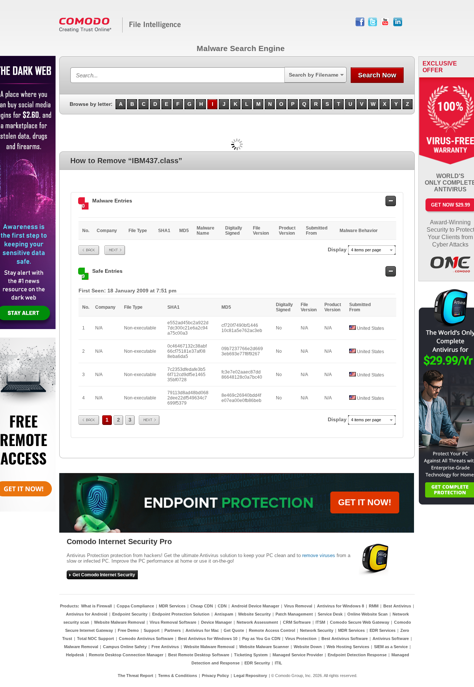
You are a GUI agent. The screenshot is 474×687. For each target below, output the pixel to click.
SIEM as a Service (391, 646)
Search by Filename (313, 75)
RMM (373, 606)
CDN (222, 606)
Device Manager (216, 622)
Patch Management (294, 614)
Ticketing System (251, 655)
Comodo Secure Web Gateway (359, 622)
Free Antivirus (165, 646)
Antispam (223, 614)
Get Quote (234, 630)
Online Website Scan (367, 614)
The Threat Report (135, 675)
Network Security (316, 630)
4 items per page (366, 250)
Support (152, 630)
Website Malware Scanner (264, 646)
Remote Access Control (272, 630)
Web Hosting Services (348, 646)
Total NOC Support (95, 638)
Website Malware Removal (119, 622)
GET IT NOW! (364, 502)
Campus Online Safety (125, 646)
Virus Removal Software (173, 622)
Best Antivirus (397, 606)
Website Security (254, 614)
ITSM (320, 622)
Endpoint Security (129, 614)
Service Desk (330, 614)
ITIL (278, 663)
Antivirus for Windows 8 (340, 606)
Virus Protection (301, 638)
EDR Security (257, 663)
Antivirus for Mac (202, 630)
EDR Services (382, 630)
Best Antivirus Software (344, 638)
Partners (172, 630)
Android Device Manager (255, 606)
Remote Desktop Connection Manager (126, 655)
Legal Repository (250, 675)
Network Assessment (257, 622)
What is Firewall (96, 606)
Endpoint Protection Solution (181, 614)
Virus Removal (298, 606)
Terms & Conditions (177, 675)
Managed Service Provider (298, 655)
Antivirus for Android (86, 614)
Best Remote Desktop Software (198, 655)
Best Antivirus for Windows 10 (207, 638)
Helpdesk (75, 655)
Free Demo (128, 630)
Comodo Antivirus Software (146, 638)
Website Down (308, 646)
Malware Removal (81, 646)
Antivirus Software (391, 638)
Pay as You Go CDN (261, 638)
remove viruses (318, 555)
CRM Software (297, 622)
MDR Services (172, 606)
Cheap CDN (201, 606)
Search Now (377, 75)
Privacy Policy (215, 675)
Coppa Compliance (135, 606)
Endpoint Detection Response (357, 655)
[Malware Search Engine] (120, 31)
